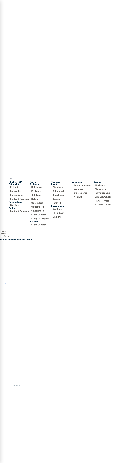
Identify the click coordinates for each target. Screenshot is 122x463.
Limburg (57, 217)
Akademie (110, 454)
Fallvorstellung (102, 193)
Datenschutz (3, 231)
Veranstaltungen (103, 197)
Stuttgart (57, 199)
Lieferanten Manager (5, 236)
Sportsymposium (82, 185)
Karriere (99, 205)
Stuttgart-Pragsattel (20, 199)
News (109, 205)
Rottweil (14, 187)
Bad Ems (14, 205)
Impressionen (80, 193)
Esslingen (36, 191)
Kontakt (78, 197)
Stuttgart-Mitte (38, 215)
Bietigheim (58, 187)
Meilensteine (101, 189)
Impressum (3, 230)
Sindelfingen (37, 211)
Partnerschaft (102, 201)
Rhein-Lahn (58, 213)
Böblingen (36, 187)
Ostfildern (36, 195)
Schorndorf (16, 191)
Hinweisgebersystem (5, 235)
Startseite (100, 185)
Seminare (78, 189)
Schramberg (16, 195)
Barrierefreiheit (3, 233)
